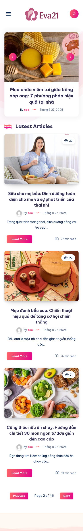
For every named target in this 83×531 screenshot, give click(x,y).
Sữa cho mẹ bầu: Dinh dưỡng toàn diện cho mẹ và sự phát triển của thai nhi (41, 199)
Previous (13, 57)
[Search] (74, 13)
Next (70, 57)
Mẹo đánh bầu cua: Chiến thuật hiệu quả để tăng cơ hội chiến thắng (41, 316)
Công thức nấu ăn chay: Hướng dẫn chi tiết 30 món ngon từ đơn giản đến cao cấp (41, 433)
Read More (22, 240)
